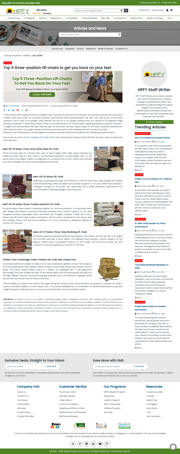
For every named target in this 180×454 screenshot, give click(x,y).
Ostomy (43, 18)
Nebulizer (138, 261)
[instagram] (86, 444)
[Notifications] (167, 10)
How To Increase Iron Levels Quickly (152, 137)
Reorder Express (67, 396)
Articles (150, 396)
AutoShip (108, 412)
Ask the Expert (154, 416)
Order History (65, 400)
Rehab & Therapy (155, 18)
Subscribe (51, 366)
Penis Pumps (140, 302)
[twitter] (73, 444)
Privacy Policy (23, 412)
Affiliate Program (112, 408)
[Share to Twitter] (10, 110)
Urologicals (29, 18)
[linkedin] (93, 444)
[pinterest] (107, 444)
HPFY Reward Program (115, 392)
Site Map (21, 408)
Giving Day (109, 396)
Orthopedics (72, 18)
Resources (154, 386)
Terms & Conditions (68, 404)
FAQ (149, 412)
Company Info (28, 386)
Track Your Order (67, 392)
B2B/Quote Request (68, 416)
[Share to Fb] (5, 110)
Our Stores (22, 400)
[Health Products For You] (18, 10)
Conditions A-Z (121, 48)
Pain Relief (139, 175)
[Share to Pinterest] (19, 110)
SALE (169, 18)
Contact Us (143, 10)
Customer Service (72, 386)
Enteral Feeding (89, 18)
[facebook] (80, 444)
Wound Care (14, 18)
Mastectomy (136, 18)
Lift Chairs (7, 63)
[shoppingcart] (171, 10)
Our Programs (115, 386)
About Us (21, 392)
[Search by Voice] (121, 10)
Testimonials (23, 404)
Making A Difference (142, 134)
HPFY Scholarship (112, 404)
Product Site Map (25, 416)
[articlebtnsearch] (90, 38)
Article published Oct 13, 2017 (35, 106)
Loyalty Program (112, 400)
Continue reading (154, 122)
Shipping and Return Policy (72, 408)
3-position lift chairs (39, 137)
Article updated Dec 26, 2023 (64, 106)
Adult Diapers (140, 219)
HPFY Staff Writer (12, 106)
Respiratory (56, 18)
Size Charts (152, 408)
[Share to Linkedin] (14, 110)
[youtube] (100, 444)
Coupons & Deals (155, 392)
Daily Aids (105, 18)
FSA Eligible (152, 404)
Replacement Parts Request (72, 412)
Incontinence (120, 18)
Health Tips (152, 400)
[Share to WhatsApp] (23, 110)
